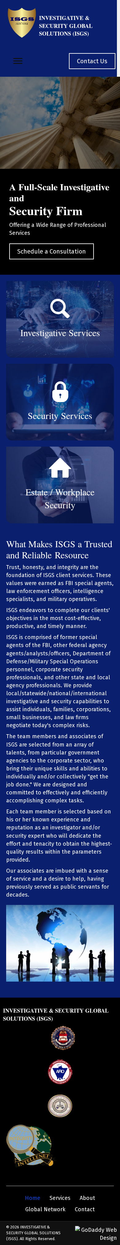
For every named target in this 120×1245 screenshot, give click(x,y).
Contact (85, 1209)
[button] (18, 61)
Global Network (45, 1209)
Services (60, 1198)
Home (32, 1198)
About (87, 1198)
